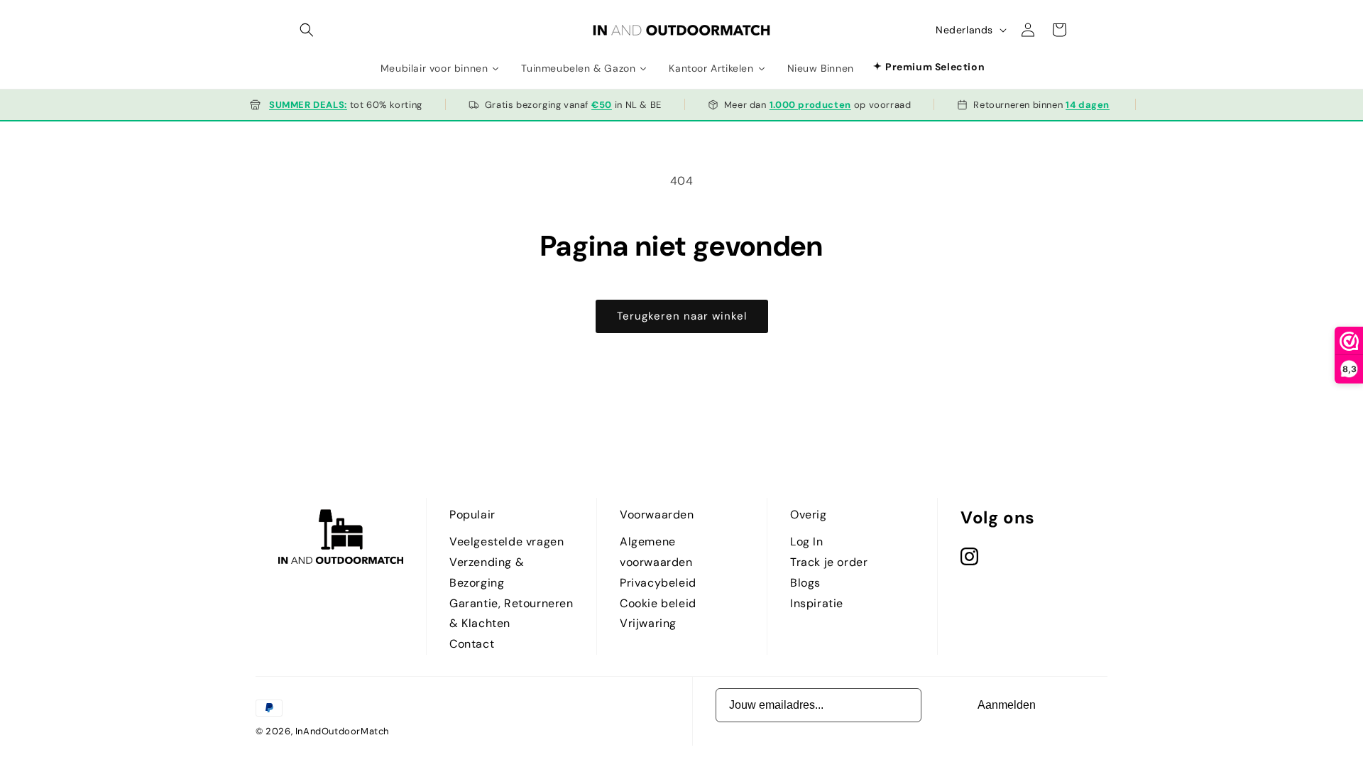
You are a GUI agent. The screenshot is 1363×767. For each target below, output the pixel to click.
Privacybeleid (658, 582)
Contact (471, 643)
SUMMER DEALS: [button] (308, 105)
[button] (306, 29)
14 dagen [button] (1088, 105)
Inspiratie (816, 603)
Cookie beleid (658, 603)
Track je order (828, 562)
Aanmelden (1007, 705)
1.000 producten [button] (810, 105)
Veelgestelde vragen (506, 541)
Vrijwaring (648, 623)
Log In (806, 541)
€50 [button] (601, 105)
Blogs (805, 582)
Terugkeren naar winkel (682, 316)
